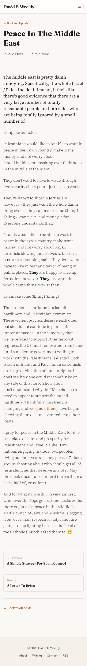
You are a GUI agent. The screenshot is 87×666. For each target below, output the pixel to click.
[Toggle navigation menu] (80, 7)
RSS (65, 655)
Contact (52, 655)
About (23, 655)
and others (46, 408)
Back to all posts (15, 23)
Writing (37, 655)
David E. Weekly (18, 6)
